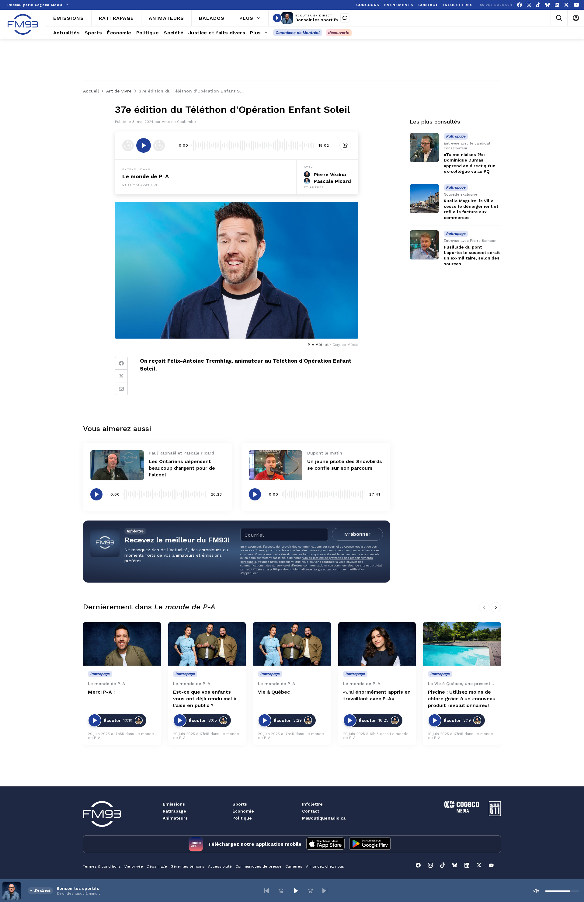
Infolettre (312, 804)
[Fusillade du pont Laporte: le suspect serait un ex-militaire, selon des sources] (424, 244)
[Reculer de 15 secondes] (128, 145)
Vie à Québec (274, 692)
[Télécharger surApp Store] (325, 844)
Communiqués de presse (258, 866)
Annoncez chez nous (325, 866)
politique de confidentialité (289, 569)
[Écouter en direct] (277, 18)
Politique (242, 818)
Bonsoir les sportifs (316, 19)
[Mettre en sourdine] (536, 890)
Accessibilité (220, 866)
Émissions (174, 804)
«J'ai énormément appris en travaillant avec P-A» (377, 695)
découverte (338, 32)
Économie (243, 811)
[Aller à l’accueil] (23, 24)
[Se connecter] (575, 18)
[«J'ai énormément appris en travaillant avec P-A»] (377, 644)
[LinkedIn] (557, 5)
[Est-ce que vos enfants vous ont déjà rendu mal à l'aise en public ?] (207, 644)
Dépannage (157, 866)
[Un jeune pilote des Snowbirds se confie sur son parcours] (275, 465)
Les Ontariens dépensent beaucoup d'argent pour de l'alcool (182, 468)
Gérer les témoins (187, 866)
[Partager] (345, 145)
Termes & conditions (102, 866)
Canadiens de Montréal (298, 32)
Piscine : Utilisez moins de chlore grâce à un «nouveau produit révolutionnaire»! (461, 698)
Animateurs (175, 818)
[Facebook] (519, 5)
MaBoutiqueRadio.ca (324, 818)
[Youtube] (576, 5)
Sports (239, 804)
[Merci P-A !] (122, 644)
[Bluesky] (547, 5)
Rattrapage (174, 811)
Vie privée (133, 866)
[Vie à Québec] (292, 644)
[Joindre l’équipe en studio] (344, 18)
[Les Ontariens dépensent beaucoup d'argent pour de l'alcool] (117, 465)
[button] (266, 891)
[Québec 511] (495, 814)
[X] (566, 5)
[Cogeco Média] (461, 811)
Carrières (293, 866)
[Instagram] (529, 5)
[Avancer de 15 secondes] (159, 145)
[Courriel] (121, 388)
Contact (310, 811)
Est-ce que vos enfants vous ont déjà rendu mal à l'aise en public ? (204, 698)
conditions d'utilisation (348, 569)
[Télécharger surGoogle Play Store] (370, 844)
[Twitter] (121, 376)
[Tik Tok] (538, 5)
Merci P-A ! (101, 692)
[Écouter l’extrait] (143, 145)
